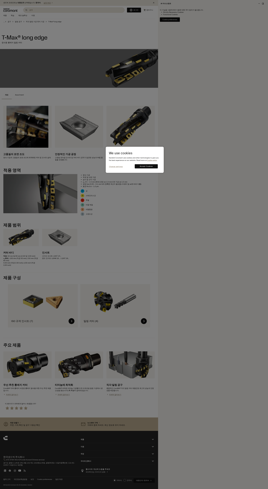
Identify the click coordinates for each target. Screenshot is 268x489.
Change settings (116, 167)
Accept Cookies (146, 166)
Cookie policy (152, 160)
